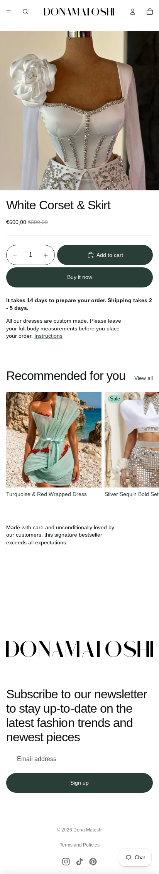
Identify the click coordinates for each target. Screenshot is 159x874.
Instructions (48, 336)
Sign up (79, 783)
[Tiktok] (79, 861)
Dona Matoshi (88, 830)
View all (143, 378)
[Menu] (9, 12)
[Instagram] (66, 861)
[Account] (132, 11)
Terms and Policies (80, 845)
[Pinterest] (93, 861)
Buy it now (79, 277)
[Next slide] (144, 446)
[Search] (25, 11)
